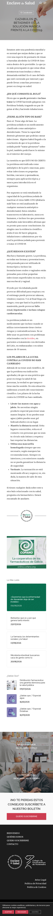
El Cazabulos (26, 12)
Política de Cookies (36, 887)
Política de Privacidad (35, 883)
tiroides (31, 338)
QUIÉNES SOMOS (15, 837)
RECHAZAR (22, 912)
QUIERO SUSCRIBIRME (26, 816)
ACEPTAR (8, 912)
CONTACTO (12, 844)
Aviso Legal (40, 880)
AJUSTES (35, 912)
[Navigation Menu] (45, 3)
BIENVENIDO (13, 833)
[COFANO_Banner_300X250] (26, 569)
